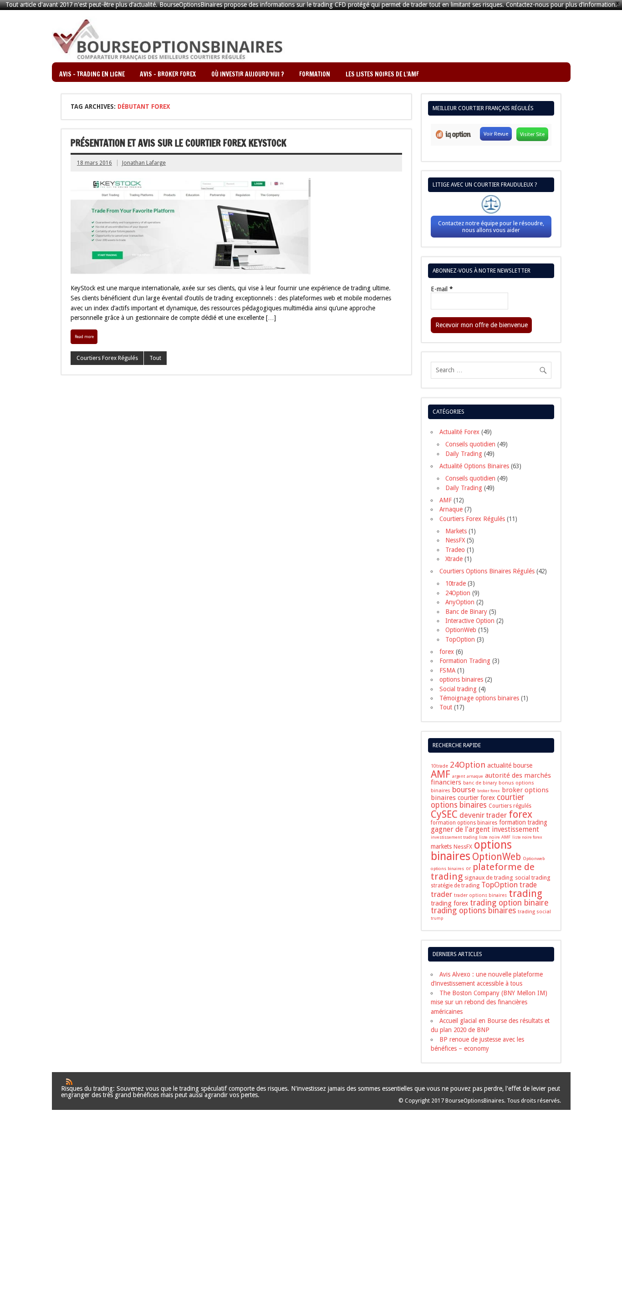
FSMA (447, 670)
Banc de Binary (466, 611)
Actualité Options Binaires (474, 466)
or (468, 868)
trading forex (449, 903)
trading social (534, 911)
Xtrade (454, 558)
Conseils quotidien (470, 444)
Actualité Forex (459, 431)
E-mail (442, 289)
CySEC (444, 814)
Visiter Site (532, 134)
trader (441, 894)
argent (458, 776)
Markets (456, 531)
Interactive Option (470, 620)
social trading (533, 877)
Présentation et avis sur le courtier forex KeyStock (178, 143)
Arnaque (451, 509)
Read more (84, 336)
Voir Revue (496, 134)
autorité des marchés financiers (491, 778)
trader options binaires (480, 895)
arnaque (475, 776)
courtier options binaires (477, 801)
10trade (455, 583)
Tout (155, 358)
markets (441, 846)
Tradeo (455, 549)
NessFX (455, 540)
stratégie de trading (455, 885)
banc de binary (480, 783)
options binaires (461, 679)
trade (528, 885)
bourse (463, 789)
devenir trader (483, 815)
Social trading (458, 689)
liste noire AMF (494, 837)
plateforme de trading (483, 871)
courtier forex (476, 797)
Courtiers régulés (510, 806)
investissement (515, 829)
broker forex (488, 791)
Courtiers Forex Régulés (107, 358)
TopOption (460, 639)
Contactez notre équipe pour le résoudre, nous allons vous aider (491, 226)
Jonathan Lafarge (144, 163)
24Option (457, 593)
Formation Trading (464, 660)
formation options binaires (464, 823)
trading (525, 893)
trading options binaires (473, 910)
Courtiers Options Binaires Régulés (487, 571)
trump (437, 918)
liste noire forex (527, 837)
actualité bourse (509, 765)
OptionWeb (460, 629)
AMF (445, 500)
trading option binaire (509, 902)
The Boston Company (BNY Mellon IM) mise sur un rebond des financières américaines (489, 1002)
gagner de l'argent (460, 829)
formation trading (523, 822)
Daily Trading (463, 453)
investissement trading (454, 837)
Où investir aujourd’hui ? (247, 74)
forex (446, 651)
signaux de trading (488, 877)
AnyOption (459, 602)
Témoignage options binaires (479, 698)
